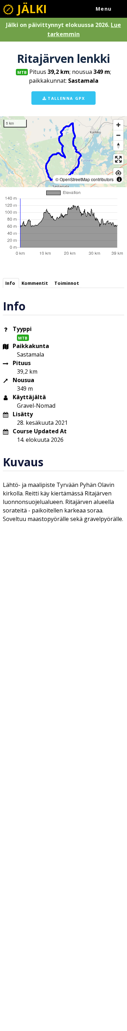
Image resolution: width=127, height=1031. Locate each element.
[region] (63, 151)
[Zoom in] (118, 125)
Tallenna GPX (65, 98)
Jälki (30, 8)
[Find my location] (118, 173)
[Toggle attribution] (119, 179)
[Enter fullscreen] (118, 159)
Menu (104, 8)
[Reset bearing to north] (118, 145)
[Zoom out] (118, 135)
